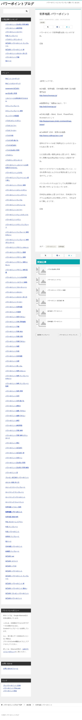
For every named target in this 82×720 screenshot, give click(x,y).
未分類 (42, 22)
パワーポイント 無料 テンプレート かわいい (17, 377)
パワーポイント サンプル (13, 200)
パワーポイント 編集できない (15, 415)
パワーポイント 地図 (12, 346)
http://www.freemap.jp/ (48, 95)
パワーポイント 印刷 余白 (14, 331)
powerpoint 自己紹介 (12, 88)
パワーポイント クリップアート (16, 195)
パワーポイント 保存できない (15, 317)
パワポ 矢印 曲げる (11, 140)
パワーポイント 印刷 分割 (14, 336)
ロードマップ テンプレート (14, 492)
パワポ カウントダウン (13, 120)
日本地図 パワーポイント (55, 321)
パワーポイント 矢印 (12, 396)
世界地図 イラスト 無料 (13, 507)
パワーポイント (51, 246)
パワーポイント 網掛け (13, 406)
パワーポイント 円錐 (12, 57)
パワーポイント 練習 (12, 420)
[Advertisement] (58, 60)
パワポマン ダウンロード (13, 39)
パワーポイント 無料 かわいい (15, 371)
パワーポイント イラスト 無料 (15, 185)
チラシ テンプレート (12, 106)
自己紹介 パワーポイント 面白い (16, 588)
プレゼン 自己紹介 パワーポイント (17, 477)
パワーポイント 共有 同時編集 (15, 321)
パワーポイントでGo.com (11, 688)
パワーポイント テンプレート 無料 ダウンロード (17, 241)
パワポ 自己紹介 (10, 145)
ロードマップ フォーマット (14, 502)
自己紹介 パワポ (10, 566)
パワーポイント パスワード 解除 (16, 282)
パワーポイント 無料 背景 (14, 391)
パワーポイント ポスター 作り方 (16, 53)
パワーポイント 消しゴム (13, 366)
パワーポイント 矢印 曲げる (14, 401)
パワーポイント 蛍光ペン (13, 458)
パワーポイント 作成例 (13, 312)
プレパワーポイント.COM (12, 685)
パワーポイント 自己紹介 (13, 448)
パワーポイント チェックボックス (16, 214)
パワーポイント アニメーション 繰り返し (17, 179)
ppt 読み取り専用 (11, 93)
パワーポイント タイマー (13, 32)
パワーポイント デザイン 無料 (15, 257)
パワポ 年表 (9, 135)
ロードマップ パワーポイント (15, 497)
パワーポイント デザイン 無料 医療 (16, 271)
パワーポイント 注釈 (12, 361)
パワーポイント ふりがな (13, 172)
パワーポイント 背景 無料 (14, 430)
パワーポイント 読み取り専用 (15, 462)
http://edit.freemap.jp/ (48, 107)
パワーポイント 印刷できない (15, 341)
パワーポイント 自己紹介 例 (56, 300)
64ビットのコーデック (13, 83)
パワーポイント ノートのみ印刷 (16, 277)
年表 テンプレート (11, 36)
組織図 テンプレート (12, 551)
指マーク (8, 61)
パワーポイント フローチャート (16, 287)
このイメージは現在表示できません (16, 99)
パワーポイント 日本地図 (13, 356)
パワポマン (9, 155)
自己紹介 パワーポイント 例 (14, 49)
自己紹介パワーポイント (13, 598)
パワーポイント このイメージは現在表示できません (16, 166)
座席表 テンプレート (43, 335)
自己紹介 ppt (9, 556)
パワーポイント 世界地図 (13, 307)
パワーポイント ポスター (13, 292)
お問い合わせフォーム (10, 668)
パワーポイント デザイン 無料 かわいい (16, 263)
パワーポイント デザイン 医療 (56, 290)
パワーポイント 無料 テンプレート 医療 (17, 385)
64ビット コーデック (12, 78)
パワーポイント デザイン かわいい (17, 247)
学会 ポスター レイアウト (14, 522)
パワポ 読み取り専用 (54, 269)
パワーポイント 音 (11, 472)
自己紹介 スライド (11, 561)
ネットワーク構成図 (12, 116)
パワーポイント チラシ (54, 279)
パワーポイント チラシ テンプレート (70, 335)
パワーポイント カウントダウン (16, 190)
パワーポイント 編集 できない (15, 411)
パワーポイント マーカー (13, 302)
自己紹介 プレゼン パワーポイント (17, 593)
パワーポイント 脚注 (12, 443)
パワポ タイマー (10, 125)
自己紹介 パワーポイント (55, 311)
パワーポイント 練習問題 (13, 28)
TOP (13, 705)
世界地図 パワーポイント (13, 512)
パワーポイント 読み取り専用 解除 (17, 24)
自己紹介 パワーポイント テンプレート (17, 577)
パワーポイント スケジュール (15, 205)
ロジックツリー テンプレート (15, 487)
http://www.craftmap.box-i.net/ (51, 136)
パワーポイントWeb (10, 691)
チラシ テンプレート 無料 (14, 111)
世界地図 (61, 246)
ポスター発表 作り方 (12, 482)
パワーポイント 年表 (12, 351)
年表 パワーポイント (12, 531)
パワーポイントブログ (17, 3)
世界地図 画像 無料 (11, 517)
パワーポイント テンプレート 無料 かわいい (17, 233)
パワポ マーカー (10, 130)
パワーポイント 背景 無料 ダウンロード (16, 436)
